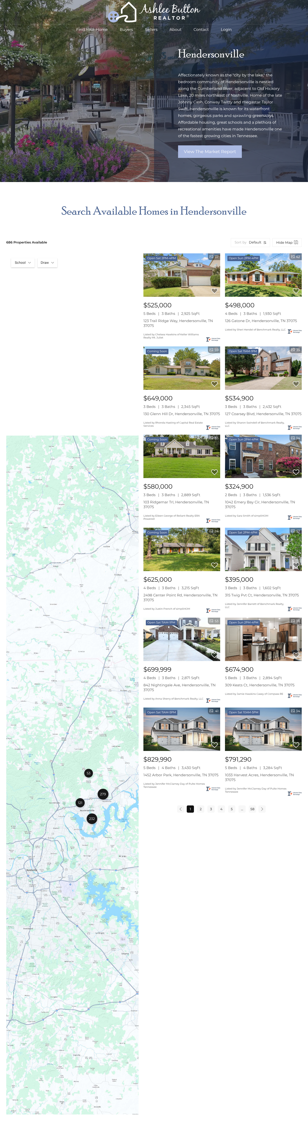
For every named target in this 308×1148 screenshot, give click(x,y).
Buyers (126, 29)
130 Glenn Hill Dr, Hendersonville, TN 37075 (181, 414)
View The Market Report (210, 151)
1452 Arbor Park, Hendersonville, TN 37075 (180, 775)
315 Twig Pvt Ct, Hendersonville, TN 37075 (262, 595)
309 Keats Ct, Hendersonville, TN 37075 (260, 685)
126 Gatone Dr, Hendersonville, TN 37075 (261, 320)
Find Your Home (92, 29)
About (176, 29)
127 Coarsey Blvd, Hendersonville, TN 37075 (263, 414)
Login (226, 29)
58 (252, 809)
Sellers (151, 29)
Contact (201, 29)
